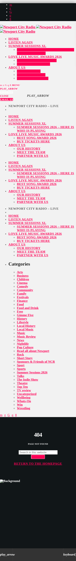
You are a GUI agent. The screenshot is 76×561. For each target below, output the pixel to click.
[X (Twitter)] (10, 8)
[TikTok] (11, 12)
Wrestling (23, 408)
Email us (6, 92)
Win (20, 405)
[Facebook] (10, 19)
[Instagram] (10, 15)
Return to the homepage (38, 464)
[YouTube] (11, 5)
